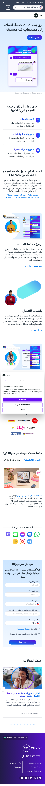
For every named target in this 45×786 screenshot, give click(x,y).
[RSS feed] (26, 778)
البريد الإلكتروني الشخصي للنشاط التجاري (22, 610)
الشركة (35, 601)
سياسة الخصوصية (23, 629)
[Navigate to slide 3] (27, 724)
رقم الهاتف (33, 620)
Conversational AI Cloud (27, 198)
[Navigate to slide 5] (20, 724)
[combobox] (28, 7)
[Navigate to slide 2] (30, 724)
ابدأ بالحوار (38, 330)
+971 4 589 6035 (32, 756)
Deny (22, 410)
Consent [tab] (8, 381)
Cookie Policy (36, 767)
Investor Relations (34, 771)
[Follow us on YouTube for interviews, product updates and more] (22, 778)
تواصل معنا (35, 38)
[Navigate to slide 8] (11, 724)
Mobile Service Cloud (17, 195)
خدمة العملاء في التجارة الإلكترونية (29, 496)
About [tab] (37, 381)
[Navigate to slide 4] (24, 724)
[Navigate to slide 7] (14, 724)
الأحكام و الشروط (15, 763)
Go (8, 7)
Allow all (22, 399)
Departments (37, 93)
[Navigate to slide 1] (34, 724)
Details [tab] (22, 381)
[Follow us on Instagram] (35, 778)
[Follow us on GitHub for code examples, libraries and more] (40, 778)
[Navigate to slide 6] (17, 724)
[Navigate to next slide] (2, 689)
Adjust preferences (22, 405)
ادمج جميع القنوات (35, 266)
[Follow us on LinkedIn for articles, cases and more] (31, 778)
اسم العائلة (33, 591)
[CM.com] (36, 15)
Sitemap (17, 767)
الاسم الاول (33, 582)
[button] (37, 623)
